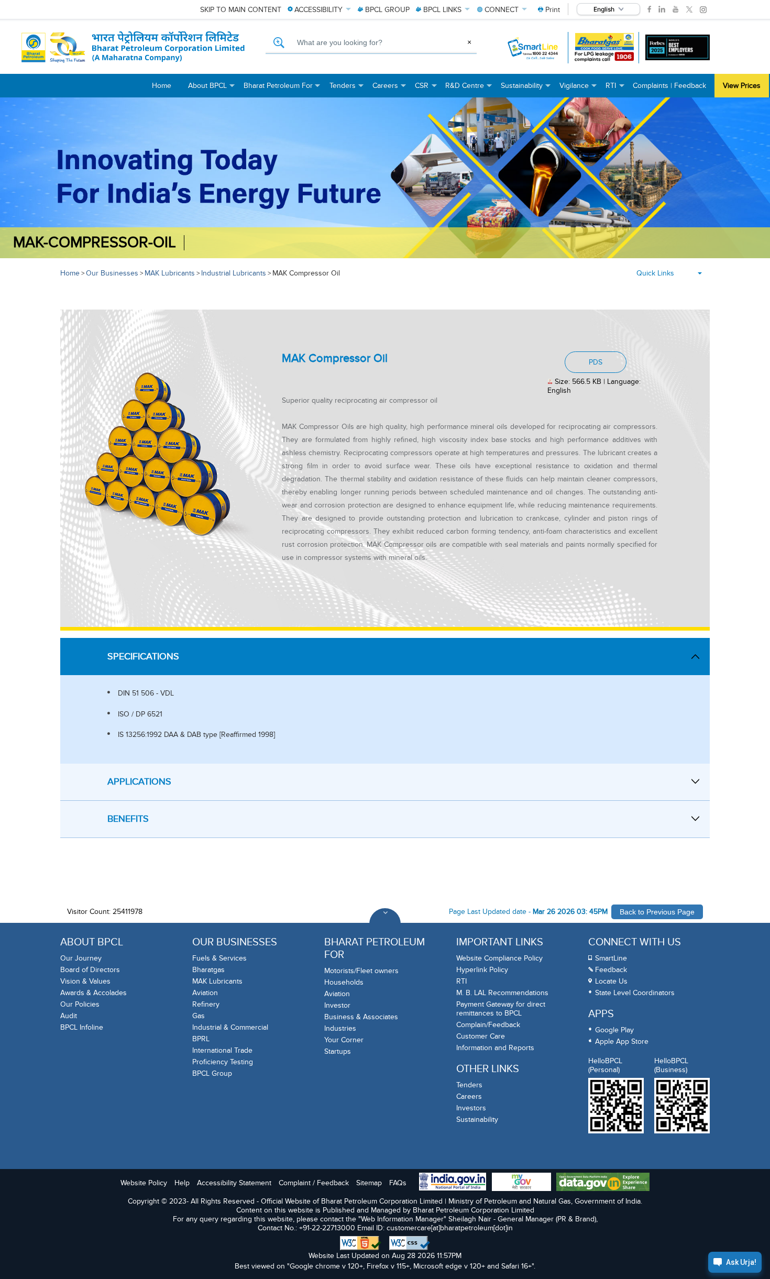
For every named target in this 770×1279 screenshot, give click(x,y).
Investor (337, 1005)
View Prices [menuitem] (742, 85)
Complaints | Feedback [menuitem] (669, 85)
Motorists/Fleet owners (361, 970)
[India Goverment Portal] (452, 1183)
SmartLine (611, 958)
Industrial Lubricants (233, 273)
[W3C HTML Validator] (360, 1243)
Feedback (611, 969)
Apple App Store (621, 1041)
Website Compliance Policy (499, 958)
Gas (198, 1015)
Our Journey (81, 958)
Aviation (205, 992)
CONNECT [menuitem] (502, 9)
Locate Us (611, 981)
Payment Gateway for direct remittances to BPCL (500, 1009)
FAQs (397, 1182)
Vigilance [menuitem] (578, 89)
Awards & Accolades (93, 992)
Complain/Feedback (488, 1024)
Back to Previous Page (657, 912)
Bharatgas (208, 969)
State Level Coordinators (635, 992)
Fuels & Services (219, 958)
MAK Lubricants (170, 273)
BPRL (201, 1038)
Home (70, 273)
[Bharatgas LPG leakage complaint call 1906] (604, 47)
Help (182, 1182)
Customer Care (480, 1036)
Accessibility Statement (234, 1182)
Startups (337, 1051)
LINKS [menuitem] (442, 9)
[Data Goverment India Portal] (603, 1183)
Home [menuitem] (161, 85)
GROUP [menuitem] (387, 9)
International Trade (222, 1050)
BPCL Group (212, 1073)
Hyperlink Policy (482, 969)
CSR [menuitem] (426, 89)
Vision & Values (85, 981)
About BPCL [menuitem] (211, 89)
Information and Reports (495, 1047)
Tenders (469, 1084)
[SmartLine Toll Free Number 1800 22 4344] (533, 47)
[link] (649, 9)
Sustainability (477, 1119)
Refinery (205, 1004)
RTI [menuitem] (615, 89)
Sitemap (369, 1182)
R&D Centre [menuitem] (468, 89)
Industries (340, 1028)
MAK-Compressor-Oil (94, 242)
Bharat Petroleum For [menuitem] (282, 89)
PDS (595, 362)
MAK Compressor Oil (306, 273)
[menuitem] (549, 9)
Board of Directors (90, 969)
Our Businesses (112, 273)
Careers (469, 1096)
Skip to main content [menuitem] (240, 9)
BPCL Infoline (81, 1027)
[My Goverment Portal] (521, 1183)
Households (344, 982)
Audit (68, 1015)
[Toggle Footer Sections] (385, 924)
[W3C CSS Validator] (409, 1243)
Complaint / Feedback (314, 1182)
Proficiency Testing (222, 1061)
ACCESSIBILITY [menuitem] (318, 9)
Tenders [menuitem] (346, 89)
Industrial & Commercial (230, 1027)
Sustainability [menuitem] (526, 89)
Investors (471, 1108)
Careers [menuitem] (389, 89)
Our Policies (80, 1004)
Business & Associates (361, 1016)
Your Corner (344, 1039)
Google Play (614, 1030)
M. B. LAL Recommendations (502, 992)
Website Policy (143, 1182)
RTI (461, 981)
